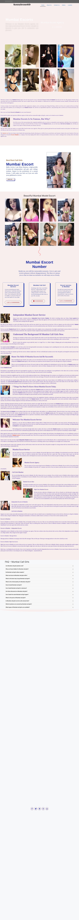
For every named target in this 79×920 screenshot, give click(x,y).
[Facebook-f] (32, 808)
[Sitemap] (47, 808)
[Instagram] (43, 808)
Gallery (63, 5)
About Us (49, 5)
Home (42, 5)
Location (70, 5)
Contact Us (56, 5)
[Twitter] (35, 808)
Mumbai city (5, 133)
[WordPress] (39, 808)
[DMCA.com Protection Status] (8, 1)
